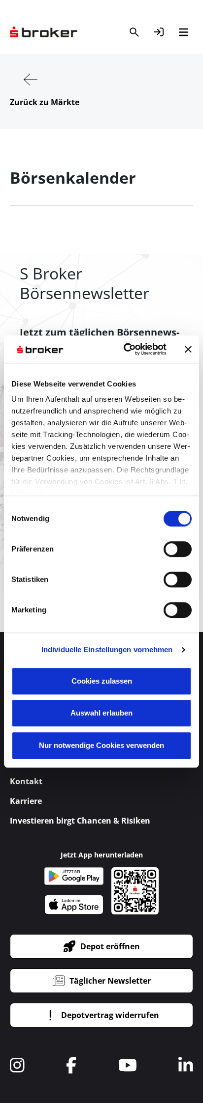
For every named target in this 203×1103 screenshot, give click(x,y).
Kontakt (26, 781)
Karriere (26, 801)
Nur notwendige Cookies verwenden (101, 745)
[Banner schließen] (188, 349)
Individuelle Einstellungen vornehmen (107, 649)
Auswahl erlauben (101, 713)
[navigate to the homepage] (43, 32)
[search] (134, 32)
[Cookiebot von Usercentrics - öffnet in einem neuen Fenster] (126, 349)
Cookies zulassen (101, 681)
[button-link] (159, 32)
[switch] (178, 549)
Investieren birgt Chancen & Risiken (80, 820)
